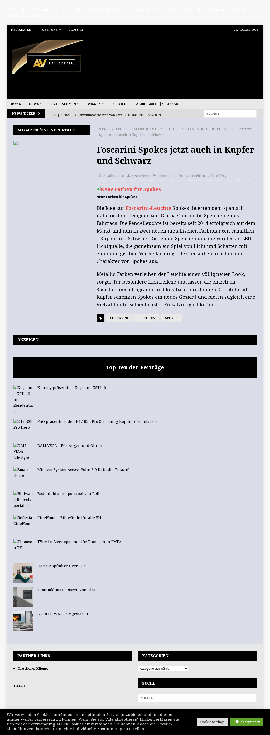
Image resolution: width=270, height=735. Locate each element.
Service (119, 104)
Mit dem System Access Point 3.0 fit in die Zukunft (83, 470)
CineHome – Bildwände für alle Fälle (71, 518)
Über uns (49, 29)
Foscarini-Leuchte (148, 208)
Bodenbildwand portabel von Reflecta (72, 494)
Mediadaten (21, 29)
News (34, 104)
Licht (172, 129)
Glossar (76, 29)
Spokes (171, 318)
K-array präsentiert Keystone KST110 (71, 388)
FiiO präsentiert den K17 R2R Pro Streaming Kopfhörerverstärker (97, 421)
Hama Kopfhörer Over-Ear (61, 566)
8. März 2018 (113, 176)
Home (16, 104)
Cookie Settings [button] (212, 722)
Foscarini (119, 318)
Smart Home (144, 129)
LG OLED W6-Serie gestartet (62, 614)
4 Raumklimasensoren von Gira (66, 590)
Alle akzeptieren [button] (246, 722)
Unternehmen (63, 104)
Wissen (94, 104)
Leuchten (197, 176)
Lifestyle (222, 176)
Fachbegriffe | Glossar (156, 104)
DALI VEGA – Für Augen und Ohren (69, 445)
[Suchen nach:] (230, 114)
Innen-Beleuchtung (173, 176)
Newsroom (140, 176)
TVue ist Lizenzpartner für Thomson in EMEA (79, 542)
